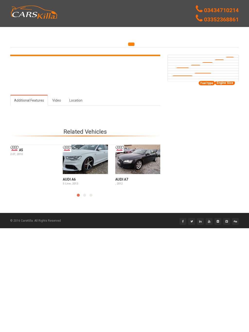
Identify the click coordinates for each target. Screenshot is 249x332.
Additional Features (29, 100)
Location (75, 100)
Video (56, 100)
